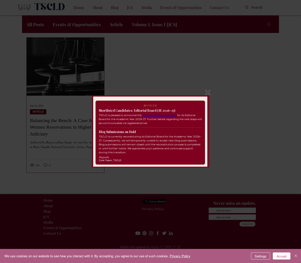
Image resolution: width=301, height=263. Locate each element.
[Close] (295, 255)
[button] (207, 92)
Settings (260, 256)
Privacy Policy (180, 256)
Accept (282, 256)
